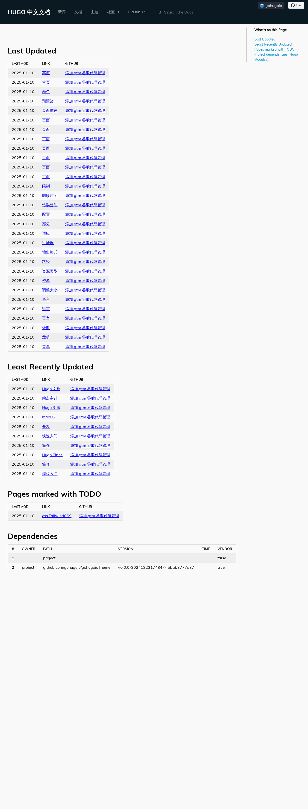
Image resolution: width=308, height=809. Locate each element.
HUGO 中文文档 (29, 12)
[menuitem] (62, 12)
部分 (46, 223)
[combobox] (187, 12)
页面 (46, 120)
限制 (46, 186)
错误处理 (50, 204)
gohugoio (273, 5)
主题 (94, 11)
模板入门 (50, 473)
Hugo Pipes (52, 454)
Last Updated (264, 39)
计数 (46, 327)
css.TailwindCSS (56, 515)
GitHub (134, 11)
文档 (78, 11)
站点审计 (50, 398)
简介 (46, 445)
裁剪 (46, 337)
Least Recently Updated (273, 44)
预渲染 (48, 101)
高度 (46, 72)
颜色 (46, 91)
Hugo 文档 (51, 388)
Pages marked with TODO (274, 49)
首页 (46, 82)
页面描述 (50, 110)
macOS (48, 417)
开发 (46, 426)
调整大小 (50, 289)
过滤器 (48, 242)
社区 (111, 11)
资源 (46, 280)
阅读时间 (50, 195)
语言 (46, 299)
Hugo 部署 (51, 407)
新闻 (62, 11)
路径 (46, 261)
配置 (46, 214)
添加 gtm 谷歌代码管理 (85, 72)
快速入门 (50, 436)
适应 (46, 233)
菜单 (46, 346)
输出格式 (50, 252)
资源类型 (50, 271)
